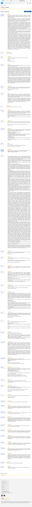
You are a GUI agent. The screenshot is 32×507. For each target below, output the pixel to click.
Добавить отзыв (27, 11)
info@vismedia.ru (3, 493)
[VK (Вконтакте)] (2, 495)
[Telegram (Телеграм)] (5, 495)
